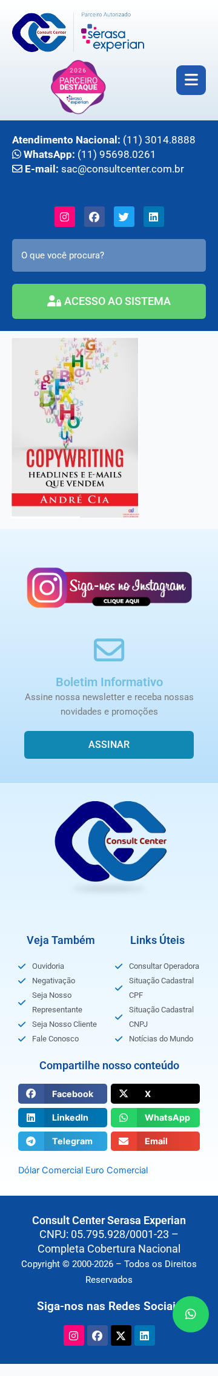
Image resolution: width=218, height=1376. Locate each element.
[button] (62, 1093)
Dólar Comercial (50, 1170)
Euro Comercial (116, 1170)
